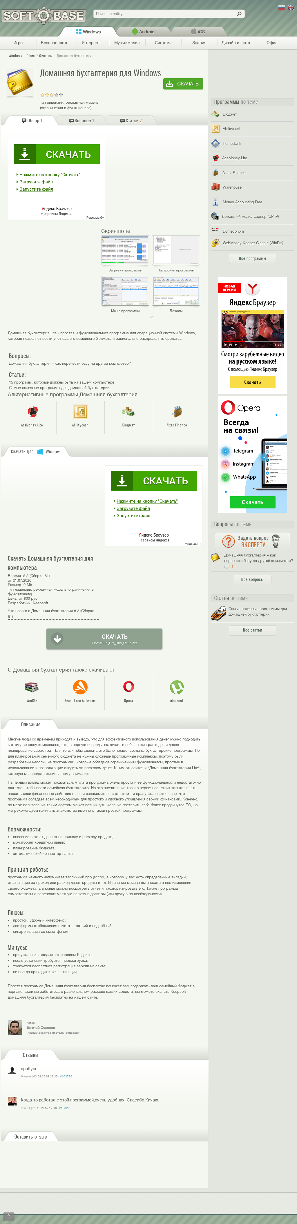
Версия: (15, 576)
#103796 (66, 1076)
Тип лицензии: (52, 102)
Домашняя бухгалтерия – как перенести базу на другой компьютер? (70, 363)
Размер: (15, 585)
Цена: (13, 598)
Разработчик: (20, 603)
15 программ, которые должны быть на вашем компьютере (61, 382)
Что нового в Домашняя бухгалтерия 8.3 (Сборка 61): (51, 614)
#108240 (65, 1108)
